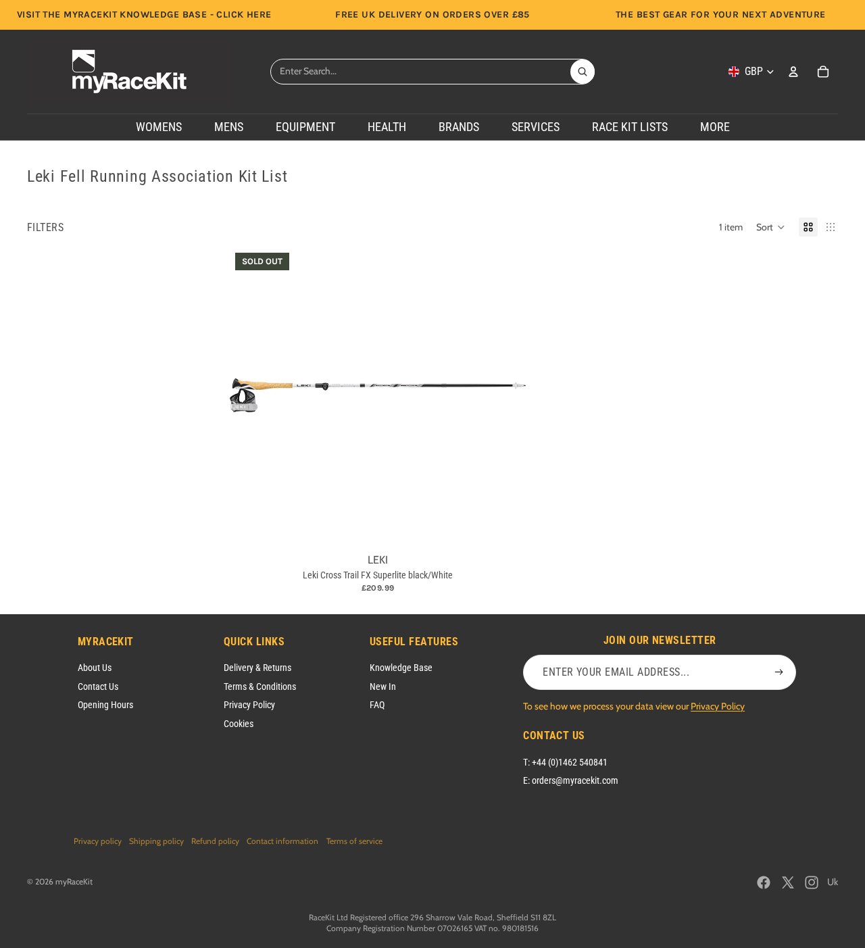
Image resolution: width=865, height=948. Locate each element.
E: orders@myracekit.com (570, 780)
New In (383, 686)
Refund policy (215, 841)
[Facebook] (764, 882)
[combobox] (420, 71)
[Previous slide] (250, 395)
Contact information (282, 841)
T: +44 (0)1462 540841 (565, 762)
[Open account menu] (793, 71)
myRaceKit (74, 881)
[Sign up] (779, 672)
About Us (95, 667)
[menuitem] (715, 127)
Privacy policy (98, 841)
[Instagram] (812, 882)
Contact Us (98, 686)
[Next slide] (505, 395)
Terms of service (354, 841)
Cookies (238, 723)
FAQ (377, 704)
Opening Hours (105, 704)
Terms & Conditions (260, 686)
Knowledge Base (401, 667)
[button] (770, 227)
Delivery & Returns (257, 667)
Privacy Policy (249, 704)
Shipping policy (156, 841)
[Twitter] (788, 882)
